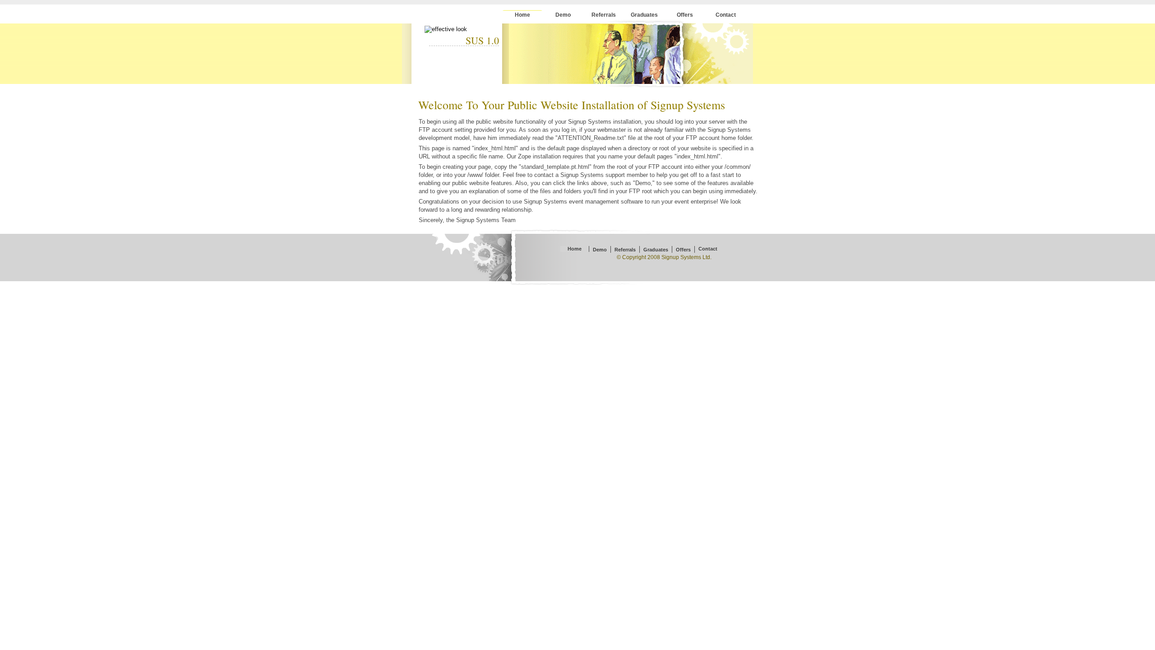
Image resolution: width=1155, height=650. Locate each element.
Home (522, 15)
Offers (685, 15)
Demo (563, 15)
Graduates (644, 15)
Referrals (603, 15)
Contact (726, 15)
